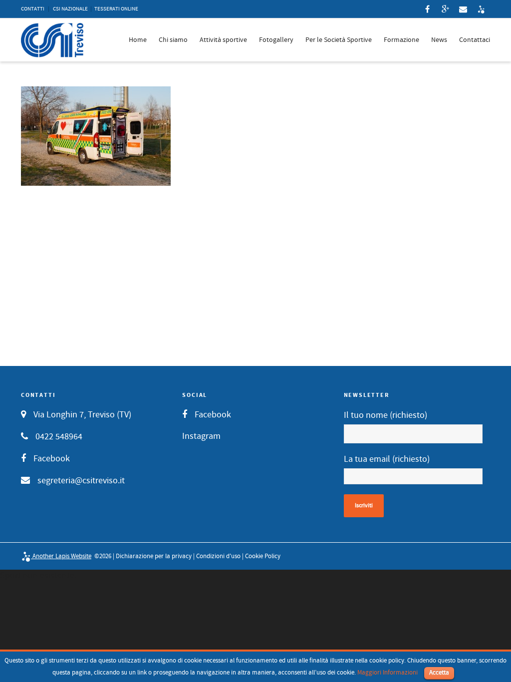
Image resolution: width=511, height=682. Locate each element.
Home (138, 39)
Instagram (201, 436)
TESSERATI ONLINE (116, 8)
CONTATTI (32, 8)
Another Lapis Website (61, 556)
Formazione (401, 39)
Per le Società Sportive (338, 39)
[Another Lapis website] (481, 9)
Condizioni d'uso (218, 556)
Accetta (439, 673)
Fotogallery (276, 39)
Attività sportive (223, 39)
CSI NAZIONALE (70, 8)
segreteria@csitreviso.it (81, 480)
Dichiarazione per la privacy (154, 556)
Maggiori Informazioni (387, 672)
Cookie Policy (262, 556)
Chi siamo (173, 39)
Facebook (51, 458)
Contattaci (474, 39)
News (439, 39)
